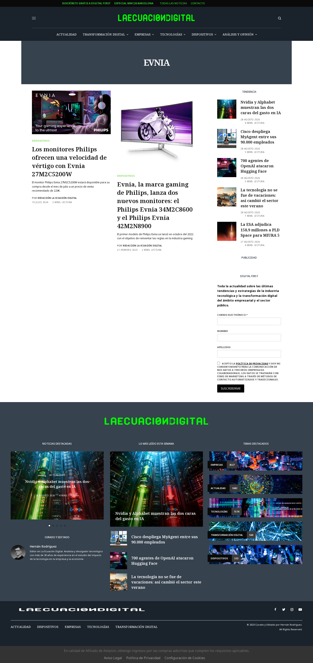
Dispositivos (41, 140)
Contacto (198, 3)
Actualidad (57, 475)
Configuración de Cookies (185, 658)
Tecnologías (98, 627)
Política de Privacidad (143, 658)
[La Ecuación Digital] (156, 18)
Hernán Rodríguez (43, 546)
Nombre (222, 331)
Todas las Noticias (173, 3)
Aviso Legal (113, 658)
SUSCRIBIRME (231, 388)
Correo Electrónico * (232, 314)
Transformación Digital (136, 627)
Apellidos (224, 347)
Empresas (73, 627)
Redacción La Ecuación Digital (57, 197)
